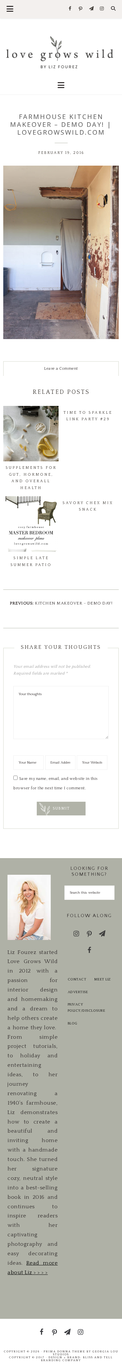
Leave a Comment (61, 368)
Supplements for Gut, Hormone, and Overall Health (31, 478)
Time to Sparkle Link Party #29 (87, 415)
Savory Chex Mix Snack (87, 506)
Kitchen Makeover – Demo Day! (73, 603)
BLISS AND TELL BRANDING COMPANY (77, 1359)
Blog (72, 1023)
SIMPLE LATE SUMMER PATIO (31, 561)
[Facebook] (70, 9)
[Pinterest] (80, 9)
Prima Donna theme (64, 1351)
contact (77, 979)
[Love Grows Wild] (61, 51)
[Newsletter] (91, 9)
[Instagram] (102, 9)
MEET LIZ (102, 979)
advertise (78, 992)
